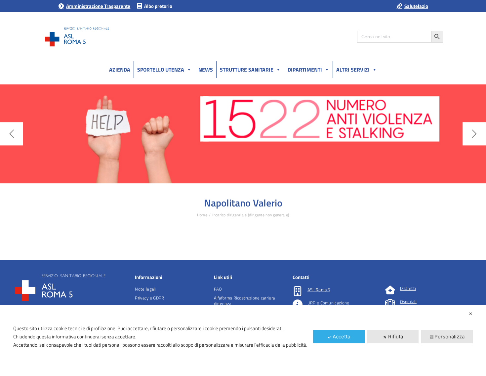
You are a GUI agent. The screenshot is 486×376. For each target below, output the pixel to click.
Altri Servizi (353, 70)
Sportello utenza (160, 70)
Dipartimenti (305, 70)
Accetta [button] (341, 336)
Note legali (145, 289)
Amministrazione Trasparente (98, 6)
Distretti (408, 288)
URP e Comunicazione (328, 302)
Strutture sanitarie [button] (246, 70)
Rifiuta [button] (395, 336)
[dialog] (243, 340)
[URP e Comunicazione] (298, 304)
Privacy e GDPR (149, 298)
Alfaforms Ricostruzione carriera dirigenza (244, 301)
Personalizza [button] (449, 336)
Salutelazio (416, 6)
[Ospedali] (390, 303)
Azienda (119, 70)
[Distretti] (390, 290)
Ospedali (408, 301)
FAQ (218, 289)
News (205, 70)
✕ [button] (470, 314)
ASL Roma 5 (318, 289)
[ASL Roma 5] (298, 291)
